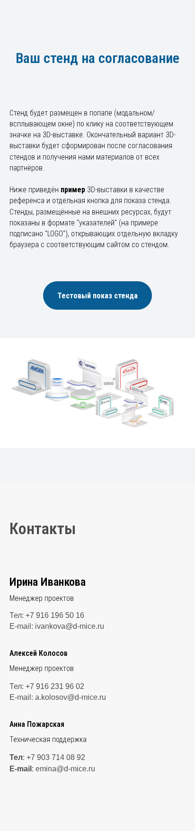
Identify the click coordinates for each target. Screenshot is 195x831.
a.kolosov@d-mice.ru (70, 697)
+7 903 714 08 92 (56, 757)
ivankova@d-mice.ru (69, 626)
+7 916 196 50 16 (55, 615)
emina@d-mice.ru (65, 769)
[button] (97, 295)
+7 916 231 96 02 (55, 686)
